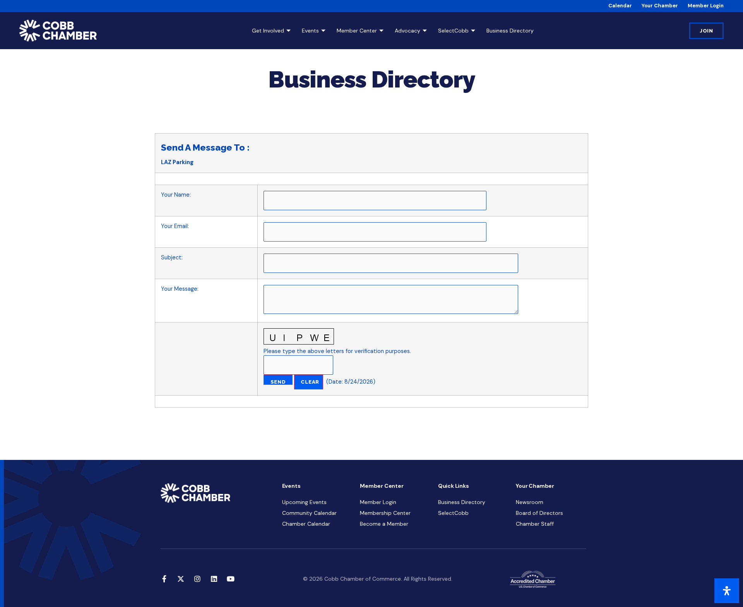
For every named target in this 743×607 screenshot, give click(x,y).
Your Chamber (660, 5)
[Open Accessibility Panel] (726, 590)
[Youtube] (230, 578)
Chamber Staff (535, 523)
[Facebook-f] (164, 578)
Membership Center (385, 512)
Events (310, 30)
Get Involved (268, 30)
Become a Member (384, 523)
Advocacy (407, 30)
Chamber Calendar (306, 523)
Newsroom (529, 502)
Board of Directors (539, 512)
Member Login (706, 5)
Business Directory (510, 30)
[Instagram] (197, 578)
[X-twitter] (180, 578)
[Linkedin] (214, 578)
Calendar (620, 5)
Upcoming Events (304, 502)
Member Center (357, 30)
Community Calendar (309, 512)
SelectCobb (453, 30)
